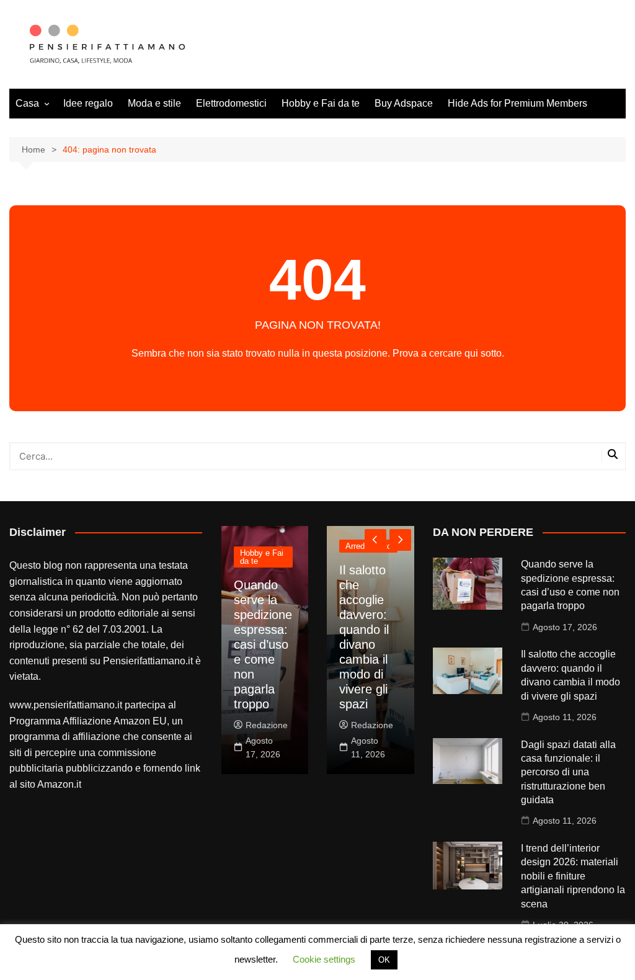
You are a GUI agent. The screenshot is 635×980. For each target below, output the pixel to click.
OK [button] (384, 959)
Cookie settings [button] (324, 959)
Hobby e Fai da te (321, 103)
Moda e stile (154, 103)
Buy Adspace (404, 103)
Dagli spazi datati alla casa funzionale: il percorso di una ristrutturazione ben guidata (568, 772)
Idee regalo (88, 103)
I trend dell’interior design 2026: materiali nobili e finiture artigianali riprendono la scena (573, 876)
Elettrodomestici (231, 103)
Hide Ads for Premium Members (517, 103)
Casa (27, 103)
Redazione (267, 725)
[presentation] (375, 540)
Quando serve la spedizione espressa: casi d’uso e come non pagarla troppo (263, 644)
